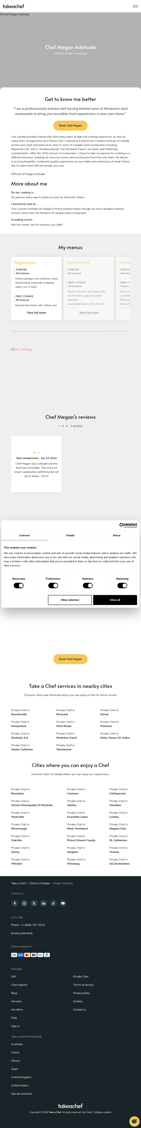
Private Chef (80, 976)
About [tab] (116, 535)
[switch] (53, 585)
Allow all (115, 599)
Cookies (78, 1001)
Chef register (19, 985)
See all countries (21, 1094)
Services (16, 1001)
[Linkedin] (43, 903)
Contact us (79, 1010)
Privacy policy (81, 993)
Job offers (17, 1010)
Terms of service (83, 985)
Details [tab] (70, 535)
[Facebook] (14, 903)
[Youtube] (63, 903)
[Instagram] (24, 903)
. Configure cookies (102, 1112)
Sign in (15, 1026)
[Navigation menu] (135, 5)
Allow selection (70, 599)
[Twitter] (34, 903)
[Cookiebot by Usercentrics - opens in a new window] (122, 525)
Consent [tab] (24, 535)
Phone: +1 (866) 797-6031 (28, 925)
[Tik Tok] (53, 903)
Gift (13, 976)
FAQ (14, 1018)
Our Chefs (87, 1112)
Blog (14, 993)
